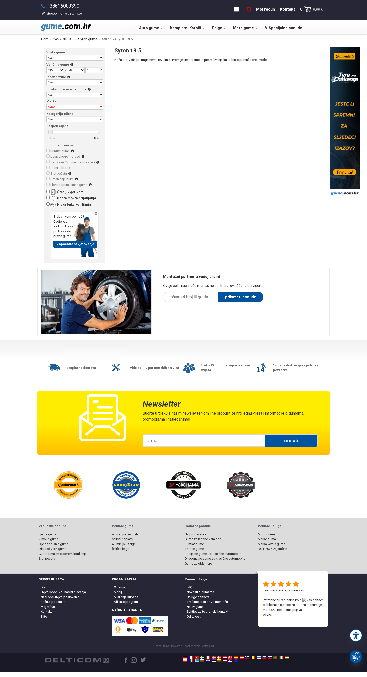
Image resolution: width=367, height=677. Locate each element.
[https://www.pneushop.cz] (264, 657)
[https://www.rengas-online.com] (259, 657)
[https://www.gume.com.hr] (208, 660)
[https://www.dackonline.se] (202, 657)
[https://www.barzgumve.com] (202, 660)
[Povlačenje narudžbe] (249, 9)
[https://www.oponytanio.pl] (185, 660)
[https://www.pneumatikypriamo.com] (270, 657)
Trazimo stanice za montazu (283, 590)
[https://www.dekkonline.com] (214, 657)
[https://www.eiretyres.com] (281, 657)
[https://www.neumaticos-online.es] (236, 657)
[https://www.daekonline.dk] (219, 657)
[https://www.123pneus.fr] (191, 657)
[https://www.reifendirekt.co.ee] (214, 660)
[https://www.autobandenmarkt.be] (253, 657)
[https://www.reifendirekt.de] (185, 657)
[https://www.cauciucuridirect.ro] (191, 660)
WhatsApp (62, 13)
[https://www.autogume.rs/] (230, 660)
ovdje (267, 614)
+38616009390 (63, 6)
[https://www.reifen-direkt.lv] (225, 660)
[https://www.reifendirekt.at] (242, 657)
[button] (356, 635)
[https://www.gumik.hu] (287, 657)
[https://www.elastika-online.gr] (197, 660)
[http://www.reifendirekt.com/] (236, 660)
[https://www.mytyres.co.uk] (230, 657)
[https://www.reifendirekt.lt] (219, 660)
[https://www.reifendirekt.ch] (197, 657)
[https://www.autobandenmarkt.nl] (225, 657)
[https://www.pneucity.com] (275, 657)
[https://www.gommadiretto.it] (208, 657)
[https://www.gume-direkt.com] (247, 657)
